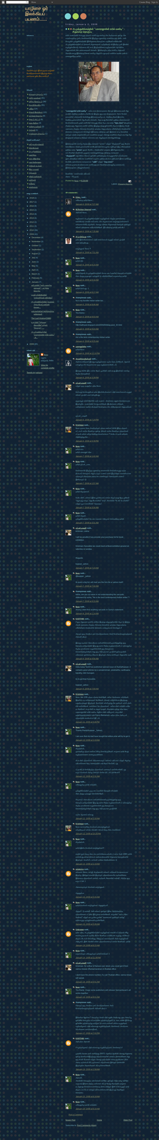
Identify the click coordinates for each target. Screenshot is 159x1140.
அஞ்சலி (32, 130)
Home (99, 1120)
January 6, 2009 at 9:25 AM (87, 341)
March (34, 274)
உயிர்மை (32, 184)
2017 (32, 202)
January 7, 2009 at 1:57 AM (87, 483)
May (34, 266)
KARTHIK (80, 619)
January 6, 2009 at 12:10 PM (88, 353)
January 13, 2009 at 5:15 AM (88, 897)
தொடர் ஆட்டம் (34, 119)
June (34, 262)
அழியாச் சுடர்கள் (35, 166)
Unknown (80, 930)
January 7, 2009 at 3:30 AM (87, 508)
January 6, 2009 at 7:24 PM (87, 420)
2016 (32, 206)
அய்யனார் (32, 173)
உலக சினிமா (33, 123)
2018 (32, 198)
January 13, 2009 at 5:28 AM (88, 924)
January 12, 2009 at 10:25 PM (88, 834)
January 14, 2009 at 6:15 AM (88, 945)
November (36, 241)
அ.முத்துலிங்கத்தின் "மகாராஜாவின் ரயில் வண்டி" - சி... (43, 335)
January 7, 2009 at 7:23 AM (87, 568)
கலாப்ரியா (32, 155)
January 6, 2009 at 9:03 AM (87, 317)
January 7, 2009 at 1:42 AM (87, 456)
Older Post (127, 1120)
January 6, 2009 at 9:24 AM (87, 329)
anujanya (80, 869)
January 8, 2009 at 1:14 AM (87, 614)
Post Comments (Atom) (86, 1125)
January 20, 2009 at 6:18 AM (88, 1096)
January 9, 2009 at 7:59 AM (87, 689)
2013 (32, 218)
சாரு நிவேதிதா (34, 159)
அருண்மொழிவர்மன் (83, 359)
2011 (32, 226)
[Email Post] (129, 181)
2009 (32, 234)
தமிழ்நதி (32, 180)
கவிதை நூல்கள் (35, 127)
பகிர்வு (31, 109)
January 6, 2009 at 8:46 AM (87, 304)
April (34, 270)
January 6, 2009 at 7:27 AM (87, 204)
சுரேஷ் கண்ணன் (35, 176)
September (36, 250)
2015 (32, 210)
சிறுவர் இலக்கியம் (36, 112)
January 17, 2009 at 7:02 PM (88, 1033)
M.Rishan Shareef (83, 210)
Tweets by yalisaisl (34, 373)
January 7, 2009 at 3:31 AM (87, 523)
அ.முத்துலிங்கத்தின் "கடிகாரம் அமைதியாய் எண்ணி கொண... (42, 304)
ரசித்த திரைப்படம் (35, 102)
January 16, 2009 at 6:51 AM (88, 982)
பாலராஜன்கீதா (81, 347)
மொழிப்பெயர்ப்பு (35, 105)
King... (78, 197)
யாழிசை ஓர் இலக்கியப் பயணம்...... (36, 14)
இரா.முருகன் (34, 169)
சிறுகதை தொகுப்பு (125, 184)
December (36, 237)
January (35, 282)
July (34, 258)
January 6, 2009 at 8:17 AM (87, 292)
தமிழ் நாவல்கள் (35, 98)
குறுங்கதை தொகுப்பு (37, 134)
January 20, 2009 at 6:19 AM (88, 1109)
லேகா (78, 258)
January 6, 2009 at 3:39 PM (87, 378)
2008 (32, 344)
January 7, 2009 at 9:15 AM (87, 601)
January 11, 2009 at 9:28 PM (88, 722)
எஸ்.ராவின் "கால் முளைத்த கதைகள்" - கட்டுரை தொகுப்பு (41, 288)
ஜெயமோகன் (34, 148)
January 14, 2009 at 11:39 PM (88, 958)
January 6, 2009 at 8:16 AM (87, 280)
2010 (32, 230)
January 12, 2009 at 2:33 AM (88, 818)
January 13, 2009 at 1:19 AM (88, 864)
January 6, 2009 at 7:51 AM (87, 252)
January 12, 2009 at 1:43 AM (88, 740)
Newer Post (70, 1120)
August (35, 254)
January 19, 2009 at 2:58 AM (88, 1069)
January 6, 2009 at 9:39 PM (87, 441)
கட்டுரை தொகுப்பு (35, 116)
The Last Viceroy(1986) (41, 318)
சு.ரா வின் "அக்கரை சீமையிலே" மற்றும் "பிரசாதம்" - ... (39, 325)
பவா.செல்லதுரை (35, 162)
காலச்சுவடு (33, 187)
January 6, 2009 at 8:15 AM (87, 265)
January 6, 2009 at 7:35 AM (87, 231)
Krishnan (80, 425)
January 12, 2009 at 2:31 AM (88, 776)
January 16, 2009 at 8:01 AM (88, 997)
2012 (32, 222)
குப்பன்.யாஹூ (81, 383)
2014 (32, 214)
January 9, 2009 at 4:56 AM (87, 659)
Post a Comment (76, 1115)
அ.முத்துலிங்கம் (35, 151)
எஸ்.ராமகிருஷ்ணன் (36, 144)
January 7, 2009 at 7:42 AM (87, 586)
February (36, 278)
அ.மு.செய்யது (81, 237)
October (35, 246)
